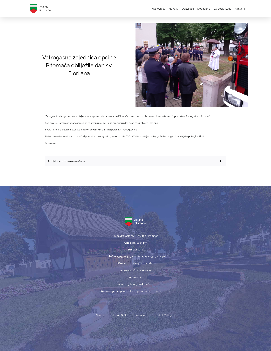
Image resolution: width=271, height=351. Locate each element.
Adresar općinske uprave (135, 270)
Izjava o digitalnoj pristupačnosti (135, 284)
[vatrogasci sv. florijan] (192, 23)
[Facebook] (220, 161)
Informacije (135, 277)
